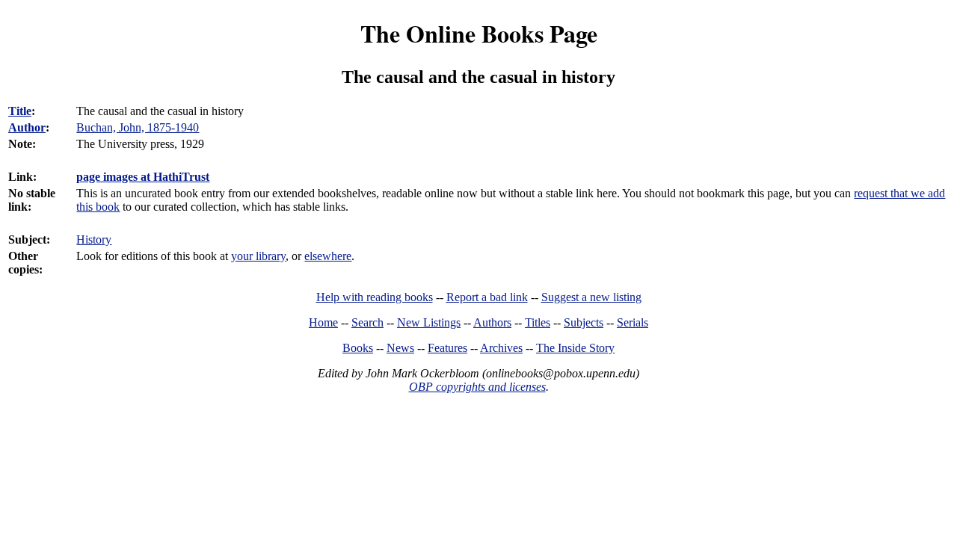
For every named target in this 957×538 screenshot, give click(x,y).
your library (258, 256)
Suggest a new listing (591, 297)
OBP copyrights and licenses (477, 386)
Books (357, 347)
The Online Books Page (478, 33)
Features (447, 347)
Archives (501, 347)
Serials (632, 322)
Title (19, 111)
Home (323, 322)
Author (27, 127)
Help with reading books (374, 297)
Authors (492, 322)
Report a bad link (487, 297)
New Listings (429, 322)
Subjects (583, 322)
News (400, 347)
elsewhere (327, 256)
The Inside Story (575, 347)
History (93, 239)
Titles (537, 322)
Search (367, 322)
